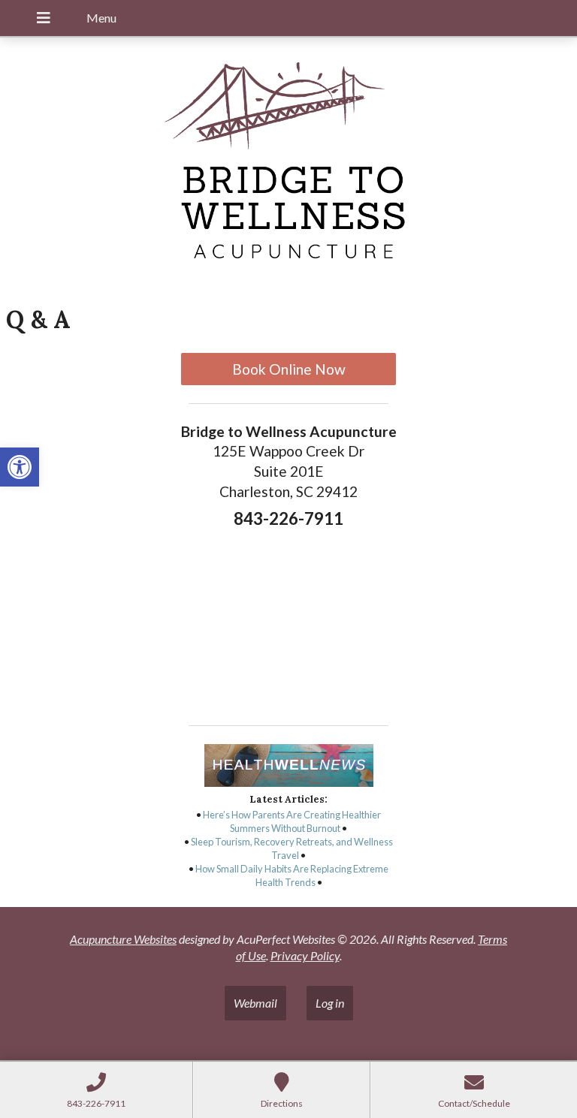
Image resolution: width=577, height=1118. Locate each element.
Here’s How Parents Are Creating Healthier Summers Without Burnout (292, 821)
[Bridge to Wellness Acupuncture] (288, 164)
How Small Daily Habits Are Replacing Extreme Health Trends (291, 875)
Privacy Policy (305, 955)
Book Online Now (289, 369)
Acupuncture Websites (123, 939)
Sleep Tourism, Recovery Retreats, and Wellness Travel (292, 848)
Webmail (255, 1003)
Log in (330, 1003)
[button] (19, 467)
